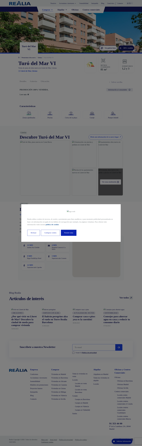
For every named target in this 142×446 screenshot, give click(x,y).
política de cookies (52, 224)
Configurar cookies (50, 233)
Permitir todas (68, 233)
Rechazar (33, 233)
